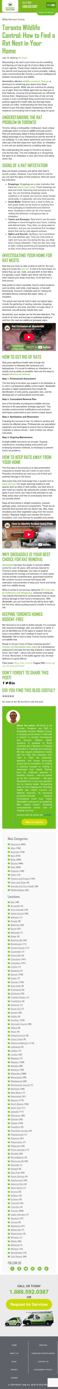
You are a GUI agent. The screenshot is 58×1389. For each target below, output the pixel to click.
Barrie (13, 928)
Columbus (15, 959)
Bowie (13, 936)
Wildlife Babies (17, 889)
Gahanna (15, 1004)
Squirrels (15, 851)
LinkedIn (48, 814)
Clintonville (16, 955)
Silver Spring (17, 1187)
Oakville (14, 1111)
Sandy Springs (17, 1176)
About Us (14, 1353)
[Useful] (8, 696)
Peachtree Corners (20, 1130)
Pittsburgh (15, 1145)
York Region (16, 1256)
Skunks (14, 863)
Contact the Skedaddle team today (19, 646)
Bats (13, 855)
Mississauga (16, 1081)
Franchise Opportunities (43, 1353)
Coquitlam (15, 962)
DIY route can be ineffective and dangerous (28, 591)
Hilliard (14, 1027)
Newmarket (16, 1096)
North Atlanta (17, 1103)
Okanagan (16, 1115)
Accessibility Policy (43, 1369)
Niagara (14, 1100)
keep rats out (9, 483)
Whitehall (15, 1244)
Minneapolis (16, 1077)
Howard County (18, 1035)
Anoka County (17, 913)
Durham (14, 982)
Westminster (16, 1233)
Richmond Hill (17, 1161)
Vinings (14, 1222)
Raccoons (15, 844)
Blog (16, 662)
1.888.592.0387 (29, 6)
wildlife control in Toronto (36, 81)
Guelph (14, 1012)
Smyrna (14, 1191)
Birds (13, 859)
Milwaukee (16, 1073)
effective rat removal (19, 374)
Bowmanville (16, 940)
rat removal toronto (15, 665)
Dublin (14, 978)
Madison (15, 1062)
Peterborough (17, 1134)
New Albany (16, 1092)
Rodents (15, 870)
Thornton (15, 1206)
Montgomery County (20, 1084)
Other (13, 874)
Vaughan (15, 1218)
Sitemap (14, 1378)
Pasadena (15, 1126)
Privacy (14, 1369)
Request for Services (29, 1304)
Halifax (14, 1016)
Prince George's (18, 1149)
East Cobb (16, 985)
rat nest (25, 268)
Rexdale (14, 1153)
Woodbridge (16, 1252)
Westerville (16, 1229)
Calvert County (18, 947)
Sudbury (15, 1195)
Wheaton (15, 1237)
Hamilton (15, 1020)
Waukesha (16, 1225)
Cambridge (16, 951)
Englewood (16, 989)
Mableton (15, 1058)
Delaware (15, 970)
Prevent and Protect (20, 878)
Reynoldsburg (17, 1157)
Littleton (14, 1050)
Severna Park (17, 1183)
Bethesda (15, 932)
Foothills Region (18, 997)
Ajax (13, 901)
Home (14, 1345)
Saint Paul (15, 1172)
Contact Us (43, 1361)
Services (43, 1345)
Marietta (14, 1065)
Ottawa (14, 1123)
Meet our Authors (34, 822)
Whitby (14, 1241)
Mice (13, 848)
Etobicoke (15, 993)
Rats (22, 662)
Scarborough (17, 1180)
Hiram (13, 1031)
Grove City (16, 1008)
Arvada (14, 921)
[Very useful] (13, 696)
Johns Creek (17, 1039)
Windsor (14, 1248)
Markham (15, 1069)
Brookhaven (16, 943)
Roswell (14, 1168)
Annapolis (15, 905)
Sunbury (15, 1199)
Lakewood (15, 1046)
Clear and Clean (18, 882)
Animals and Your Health (22, 886)
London (14, 1054)
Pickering (15, 1138)
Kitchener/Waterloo (20, 1042)
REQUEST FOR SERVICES (46, 12)
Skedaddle (7, 564)
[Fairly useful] (10, 696)
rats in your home (26, 187)
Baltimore (15, 924)
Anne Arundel (17, 909)
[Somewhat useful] (6, 696)
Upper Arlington (18, 1214)
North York (16, 1107)
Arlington (15, 917)
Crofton (14, 966)
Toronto (29, 662)
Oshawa (14, 1119)
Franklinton (16, 1001)
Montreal (15, 1088)
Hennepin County (19, 1023)
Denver (14, 974)
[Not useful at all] (3, 696)
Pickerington (16, 1142)
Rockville (15, 1164)
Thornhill (15, 1203)
